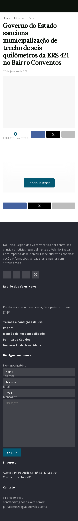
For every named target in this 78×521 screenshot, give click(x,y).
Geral (31, 18)
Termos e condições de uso (23, 322)
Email (6, 386)
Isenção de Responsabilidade (24, 334)
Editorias (19, 18)
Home (6, 18)
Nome (15, 365)
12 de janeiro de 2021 (16, 71)
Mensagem (10, 397)
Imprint (8, 328)
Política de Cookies (16, 339)
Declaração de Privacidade (22, 345)
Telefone (9, 376)
